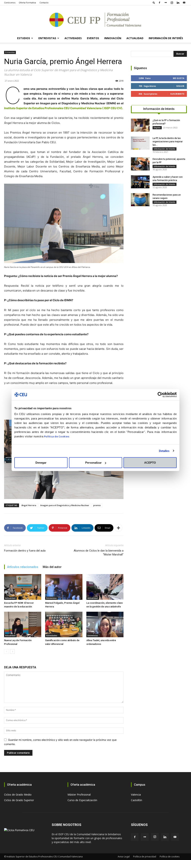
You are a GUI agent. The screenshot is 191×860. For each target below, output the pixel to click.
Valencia (136, 794)
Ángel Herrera (28, 505)
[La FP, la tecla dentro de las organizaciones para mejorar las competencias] (140, 143)
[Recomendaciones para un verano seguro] (140, 199)
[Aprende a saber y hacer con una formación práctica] (140, 181)
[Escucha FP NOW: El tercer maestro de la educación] (22, 587)
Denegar (40, 462)
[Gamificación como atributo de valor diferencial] (63, 624)
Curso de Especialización (82, 800)
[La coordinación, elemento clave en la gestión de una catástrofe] (104, 587)
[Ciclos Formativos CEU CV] (95, 19)
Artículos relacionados (22, 567)
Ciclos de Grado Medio (18, 794)
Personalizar (93, 462)
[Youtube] (184, 2)
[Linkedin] (178, 2)
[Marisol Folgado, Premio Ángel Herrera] (63, 587)
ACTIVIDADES (73, 38)
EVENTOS (93, 38)
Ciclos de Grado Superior (19, 800)
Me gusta (178, 78)
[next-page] (12, 651)
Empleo (157, 127)
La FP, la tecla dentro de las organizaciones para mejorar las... (168, 141)
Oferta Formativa (27, 2)
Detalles (164, 450)
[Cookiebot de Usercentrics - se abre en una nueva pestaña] (160, 394)
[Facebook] (159, 2)
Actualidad (134, 38)
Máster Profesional (79, 794)
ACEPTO (150, 462)
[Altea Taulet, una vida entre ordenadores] (104, 624)
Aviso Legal (124, 856)
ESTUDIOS (23, 38)
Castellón (136, 800)
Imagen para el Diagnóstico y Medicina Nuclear (64, 505)
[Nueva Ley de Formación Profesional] (22, 624)
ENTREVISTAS (47, 38)
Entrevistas (10, 52)
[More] (118, 528)
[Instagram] (172, 2)
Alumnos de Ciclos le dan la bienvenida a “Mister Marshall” (98, 552)
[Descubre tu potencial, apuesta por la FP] (140, 163)
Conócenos (9, 2)
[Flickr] (165, 2)
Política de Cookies (56, 436)
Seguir (180, 86)
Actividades (51, 635)
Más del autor (52, 567)
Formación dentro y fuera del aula (25, 550)
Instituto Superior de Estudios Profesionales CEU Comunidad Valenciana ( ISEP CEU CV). (63, 108)
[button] (154, 2)
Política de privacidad (144, 856)
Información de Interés (166, 38)
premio (97, 505)
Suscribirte (177, 93)
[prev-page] (6, 651)
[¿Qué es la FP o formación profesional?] (140, 125)
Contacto (44, 2)
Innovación (112, 38)
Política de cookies (169, 856)
